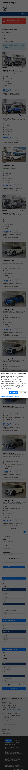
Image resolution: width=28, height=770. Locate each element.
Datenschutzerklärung (7, 396)
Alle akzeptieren (13, 392)
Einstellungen (23, 392)
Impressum (17, 396)
